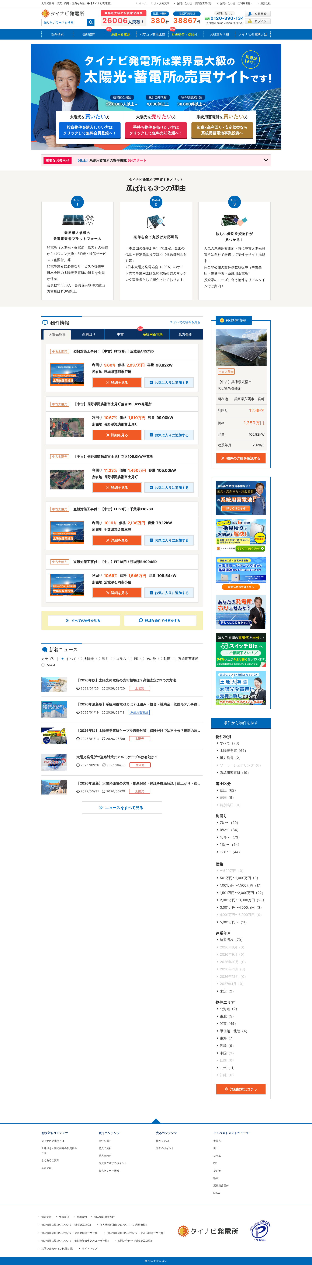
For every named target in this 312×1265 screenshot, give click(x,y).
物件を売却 (162, 1140)
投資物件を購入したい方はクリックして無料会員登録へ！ (90, 130)
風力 (105, 659)
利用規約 (82, 1216)
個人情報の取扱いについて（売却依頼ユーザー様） (136, 1232)
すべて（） (230, 743)
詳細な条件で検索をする (162, 620)
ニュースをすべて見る (123, 807)
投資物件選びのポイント (113, 1163)
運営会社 (265, 3)
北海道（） (229, 1009)
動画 (167, 659)
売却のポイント (165, 1148)
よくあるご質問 (50, 1160)
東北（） (228, 1016)
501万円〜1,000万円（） (240, 878)
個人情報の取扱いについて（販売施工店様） (66, 1224)
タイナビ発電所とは (52, 1140)
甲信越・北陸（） (234, 1031)
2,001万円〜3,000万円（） (243, 900)
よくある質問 (161, 3)
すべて (71, 659)
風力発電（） (231, 758)
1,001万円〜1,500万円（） (241, 885)
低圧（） (229, 790)
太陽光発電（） (234, 750)
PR (136, 659)
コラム (121, 659)
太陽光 (89, 659)
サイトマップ (89, 1248)
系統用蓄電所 (188, 659)
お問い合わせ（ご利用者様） (236, 3)
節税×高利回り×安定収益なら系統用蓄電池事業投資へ (222, 130)
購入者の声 (105, 1155)
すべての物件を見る (85, 620)
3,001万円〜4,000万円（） (242, 907)
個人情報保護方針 (104, 1216)
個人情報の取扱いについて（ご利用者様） (124, 1224)
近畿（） (228, 1045)
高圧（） (228, 797)
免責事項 (64, 1216)
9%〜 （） (230, 830)
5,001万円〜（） (234, 922)
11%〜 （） (230, 844)
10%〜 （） (231, 837)
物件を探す (105, 1140)
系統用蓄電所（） (235, 772)
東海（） (227, 1038)
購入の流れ (105, 1148)
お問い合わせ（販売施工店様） (194, 3)
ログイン (261, 21)
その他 (151, 659)
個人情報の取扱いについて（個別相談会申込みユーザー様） (75, 1240)
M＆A (51, 665)
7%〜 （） (230, 822)
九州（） (228, 1068)
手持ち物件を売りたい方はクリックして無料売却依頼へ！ (156, 130)
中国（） (228, 1053)
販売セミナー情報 (109, 1170)
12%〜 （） (231, 852)
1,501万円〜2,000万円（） (242, 893)
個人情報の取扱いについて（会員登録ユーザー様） (70, 1232)
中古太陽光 (226, 371)
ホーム (143, 3)
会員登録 (261, 14)
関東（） (229, 1023)
